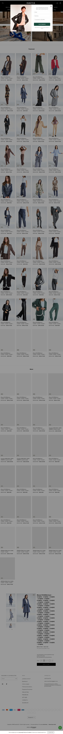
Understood (50, 732)
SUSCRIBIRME (42, 24)
